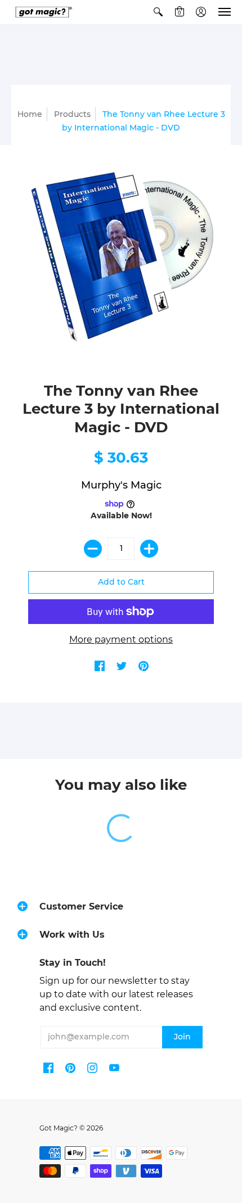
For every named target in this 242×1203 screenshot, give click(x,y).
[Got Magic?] (42, 12)
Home (29, 114)
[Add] (149, 549)
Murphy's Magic (121, 485)
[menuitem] (158, 12)
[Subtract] (93, 549)
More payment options (121, 639)
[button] (158, 12)
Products (72, 114)
